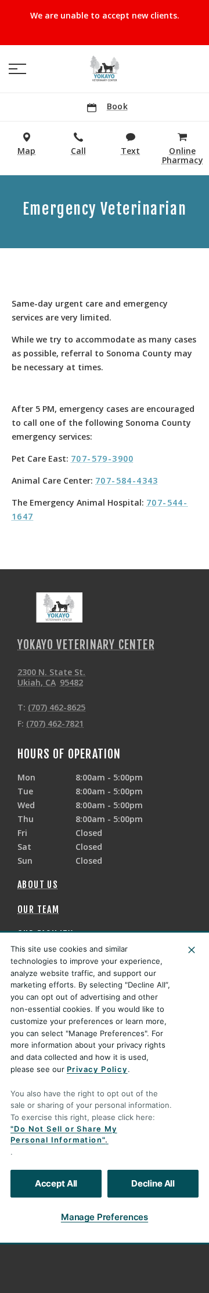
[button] (17, 69)
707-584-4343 (126, 480)
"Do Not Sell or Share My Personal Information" (63, 1134)
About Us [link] (37, 884)
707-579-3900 (102, 458)
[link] (104, 69)
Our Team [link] (38, 909)
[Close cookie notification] (191, 950)
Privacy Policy (97, 1069)
